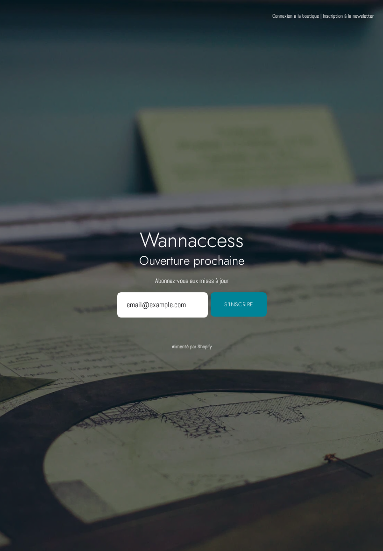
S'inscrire (238, 304)
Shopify (205, 346)
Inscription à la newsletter (348, 16)
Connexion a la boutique (295, 16)
